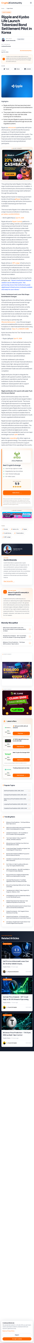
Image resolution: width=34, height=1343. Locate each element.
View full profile (9, 581)
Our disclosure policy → (26, 50)
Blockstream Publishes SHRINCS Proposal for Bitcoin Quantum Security (17, 854)
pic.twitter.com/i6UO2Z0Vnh (10, 214)
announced (12, 127)
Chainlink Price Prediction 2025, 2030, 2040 (15, 808)
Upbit (16, 434)
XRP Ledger (16, 263)
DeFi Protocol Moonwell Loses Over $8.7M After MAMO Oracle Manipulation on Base (14, 629)
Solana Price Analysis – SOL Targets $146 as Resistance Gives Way (17, 912)
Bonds (6, 529)
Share (18, 69)
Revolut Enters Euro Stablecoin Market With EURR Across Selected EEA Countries (17, 875)
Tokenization (20, 533)
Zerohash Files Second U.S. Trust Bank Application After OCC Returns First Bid (16, 880)
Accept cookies (17, 1339)
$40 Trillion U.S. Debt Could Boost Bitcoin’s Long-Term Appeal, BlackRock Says (17, 864)
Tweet (7, 69)
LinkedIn (28, 69)
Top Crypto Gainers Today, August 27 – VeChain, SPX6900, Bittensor (16, 838)
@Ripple (17, 199)
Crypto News (10, 8)
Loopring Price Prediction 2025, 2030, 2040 (15, 804)
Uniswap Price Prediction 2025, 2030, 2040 (15, 795)
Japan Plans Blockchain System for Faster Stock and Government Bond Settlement (18, 906)
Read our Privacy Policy (8, 1331)
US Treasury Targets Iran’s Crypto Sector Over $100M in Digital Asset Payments (18, 922)
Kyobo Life (16, 529)
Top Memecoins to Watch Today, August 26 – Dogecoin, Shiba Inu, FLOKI (18, 891)
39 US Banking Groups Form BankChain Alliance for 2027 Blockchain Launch (18, 896)
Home (2, 8)
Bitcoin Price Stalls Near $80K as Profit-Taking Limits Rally (18, 885)
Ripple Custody (17, 221)
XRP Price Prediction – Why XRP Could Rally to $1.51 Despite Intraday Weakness (18, 870)
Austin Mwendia (10, 560)
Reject (17, 1335)
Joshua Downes (6, 46)
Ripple (25, 529)
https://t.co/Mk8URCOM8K (20, 329)
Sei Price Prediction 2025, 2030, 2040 (14, 790)
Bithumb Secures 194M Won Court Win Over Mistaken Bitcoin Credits (17, 843)
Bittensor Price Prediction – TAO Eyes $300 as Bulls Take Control (14, 643)
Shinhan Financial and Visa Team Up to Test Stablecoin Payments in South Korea (17, 901)
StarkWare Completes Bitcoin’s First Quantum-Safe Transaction (18, 859)
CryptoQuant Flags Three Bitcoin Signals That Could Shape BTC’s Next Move (18, 849)
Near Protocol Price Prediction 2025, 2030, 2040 (15, 799)
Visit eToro (15, 493)
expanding (13, 438)
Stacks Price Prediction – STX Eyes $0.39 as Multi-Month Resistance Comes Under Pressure (18, 917)
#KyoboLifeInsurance (8, 322)
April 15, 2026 (20, 218)
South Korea (7, 533)
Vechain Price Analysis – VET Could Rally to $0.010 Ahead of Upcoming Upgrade (14, 636)
